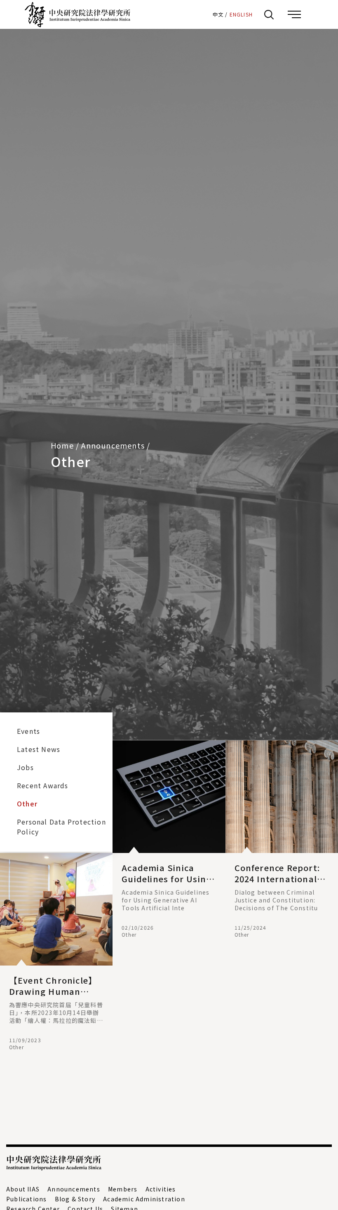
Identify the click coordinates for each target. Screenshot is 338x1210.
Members (122, 1189)
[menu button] (294, 14)
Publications (26, 1199)
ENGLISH (241, 14)
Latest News (38, 749)
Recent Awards (42, 785)
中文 (218, 14)
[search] (268, 14)
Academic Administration (144, 1199)
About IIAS (23, 1189)
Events (28, 731)
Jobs (25, 767)
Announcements (73, 1189)
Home (62, 445)
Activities (161, 1189)
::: (203, 14)
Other (27, 803)
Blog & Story (75, 1199)
